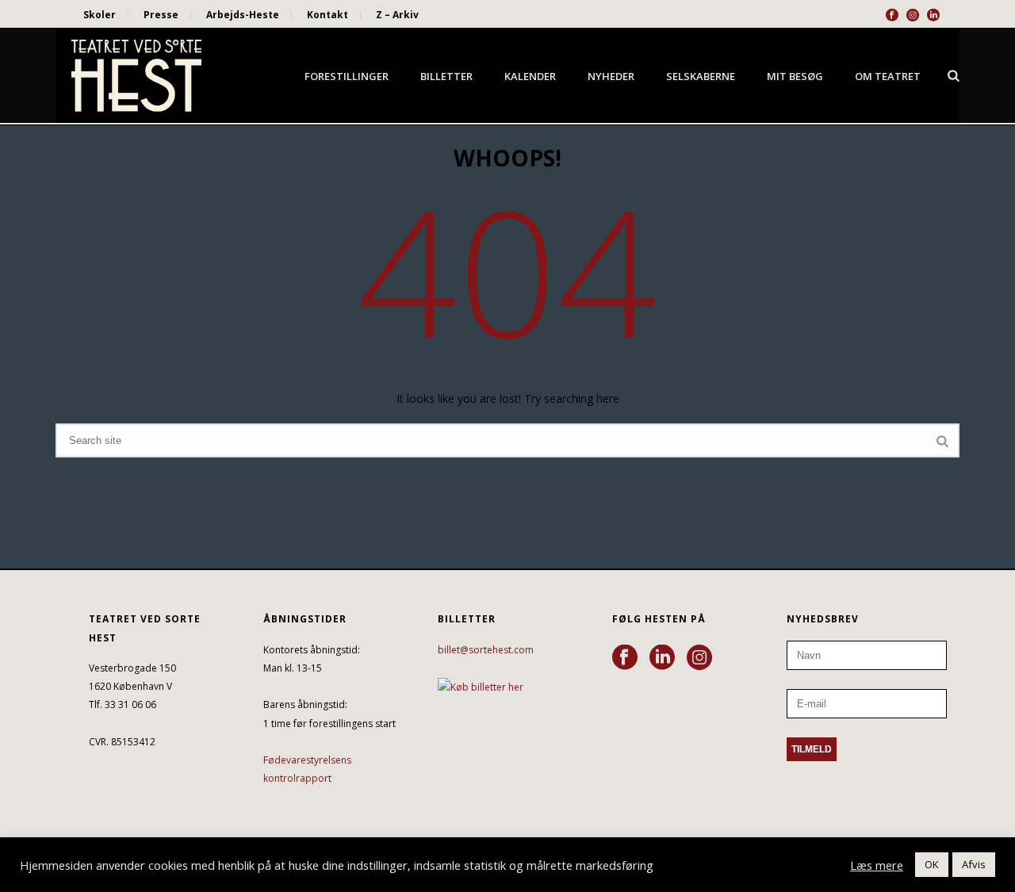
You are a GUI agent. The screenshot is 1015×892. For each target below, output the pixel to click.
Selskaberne (700, 76)
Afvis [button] (974, 864)
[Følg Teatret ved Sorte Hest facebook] (625, 658)
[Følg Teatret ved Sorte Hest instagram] (699, 658)
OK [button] (932, 864)
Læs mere (876, 865)
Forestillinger (346, 76)
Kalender (530, 76)
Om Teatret (888, 76)
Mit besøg (795, 76)
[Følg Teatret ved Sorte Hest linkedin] (662, 658)
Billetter (446, 76)
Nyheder (611, 76)
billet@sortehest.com (486, 650)
